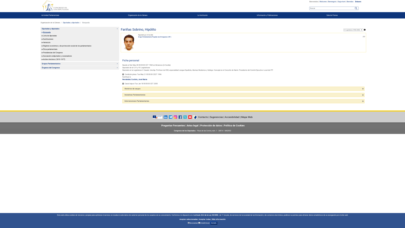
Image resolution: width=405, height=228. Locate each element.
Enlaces (358, 2)
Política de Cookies (234, 125)
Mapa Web (247, 117)
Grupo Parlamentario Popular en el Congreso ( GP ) (154, 37)
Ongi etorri (341, 2)
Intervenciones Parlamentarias (137, 101)
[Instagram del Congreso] (175, 117)
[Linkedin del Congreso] (165, 117)
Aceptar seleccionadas (189, 219)
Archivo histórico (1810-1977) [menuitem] (54, 59)
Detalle (213, 223)
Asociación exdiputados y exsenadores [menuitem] (57, 56)
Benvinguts (332, 2)
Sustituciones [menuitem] (48, 39)
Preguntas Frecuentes (173, 125)
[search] (334, 8)
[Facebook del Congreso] (180, 117)
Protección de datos (211, 125)
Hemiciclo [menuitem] (46, 42)
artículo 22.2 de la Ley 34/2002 (206, 215)
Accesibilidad (232, 117)
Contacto (203, 117)
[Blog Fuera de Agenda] (195, 117)
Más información (218, 219)
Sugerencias (216, 117)
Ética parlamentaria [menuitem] (50, 49)
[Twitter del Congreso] (185, 117)
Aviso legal (193, 125)
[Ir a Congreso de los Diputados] (55, 6)
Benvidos (350, 2)
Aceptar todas (205, 219)
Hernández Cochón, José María (134, 79)
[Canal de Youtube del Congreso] (190, 117)
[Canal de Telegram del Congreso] (170, 117)
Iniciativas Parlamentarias (135, 95)
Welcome (323, 2)
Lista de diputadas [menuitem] (50, 36)
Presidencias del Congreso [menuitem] (53, 53)
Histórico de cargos (132, 89)
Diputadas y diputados (71, 23)
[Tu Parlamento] (157, 117)
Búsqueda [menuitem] (47, 32)
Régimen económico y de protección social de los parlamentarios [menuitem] (67, 46)
